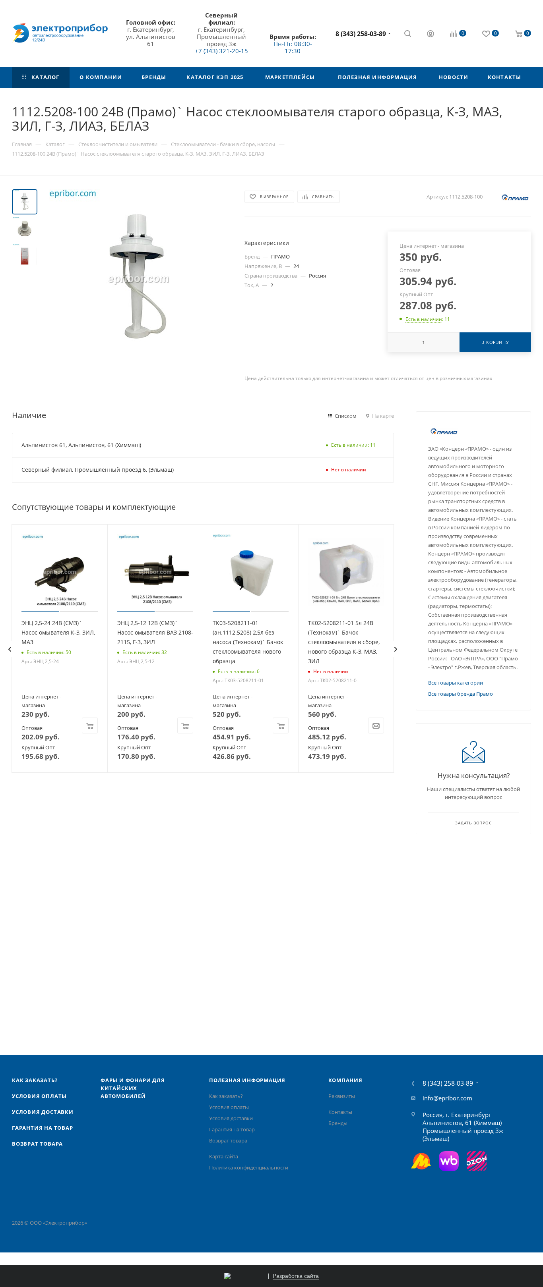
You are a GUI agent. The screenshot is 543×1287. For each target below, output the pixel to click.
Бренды (337, 1123)
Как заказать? (34, 1080)
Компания (345, 1080)
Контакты (340, 1111)
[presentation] (9, 649)
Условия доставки (43, 1111)
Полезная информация (247, 1080)
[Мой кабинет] (430, 34)
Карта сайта (223, 1156)
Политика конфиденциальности (248, 1167)
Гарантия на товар (42, 1127)
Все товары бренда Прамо (460, 693)
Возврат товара (37, 1143)
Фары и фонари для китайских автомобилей (133, 1088)
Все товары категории (455, 682)
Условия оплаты (39, 1096)
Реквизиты (341, 1096)
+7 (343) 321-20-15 (221, 51)
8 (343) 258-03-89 (360, 33)
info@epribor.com (447, 1098)
